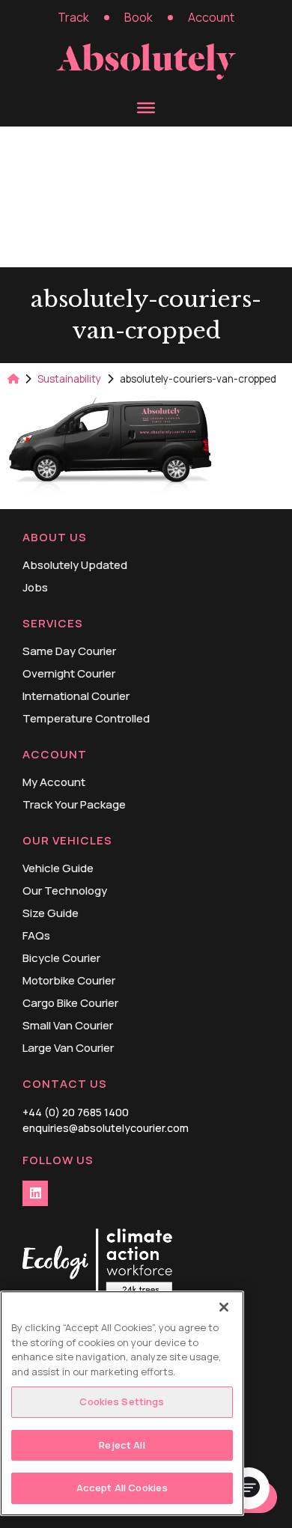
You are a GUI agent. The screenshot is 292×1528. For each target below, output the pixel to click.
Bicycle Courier (61, 958)
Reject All (122, 1445)
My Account (53, 782)
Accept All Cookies (122, 1487)
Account (211, 17)
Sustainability (69, 379)
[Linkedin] (35, 1193)
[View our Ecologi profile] (97, 1265)
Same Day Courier (69, 651)
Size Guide (50, 913)
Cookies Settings (121, 1401)
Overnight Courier (68, 673)
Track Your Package (74, 804)
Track (73, 17)
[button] (249, 1488)
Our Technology (64, 890)
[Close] (223, 1307)
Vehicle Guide (58, 868)
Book (138, 17)
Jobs (35, 587)
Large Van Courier (68, 1048)
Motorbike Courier (68, 980)
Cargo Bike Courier (70, 1003)
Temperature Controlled (86, 718)
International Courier (76, 696)
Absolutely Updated (74, 565)
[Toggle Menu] (146, 108)
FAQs (36, 935)
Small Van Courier (67, 1025)
